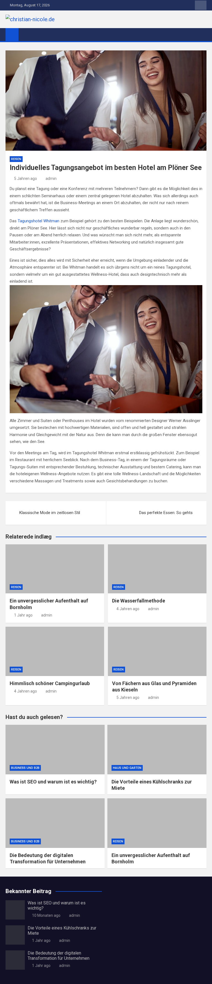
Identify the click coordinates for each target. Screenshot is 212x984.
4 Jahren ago (127, 609)
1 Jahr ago (23, 615)
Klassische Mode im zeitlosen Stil (49, 512)
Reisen (16, 159)
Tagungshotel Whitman (38, 220)
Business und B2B (25, 768)
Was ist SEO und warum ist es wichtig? (53, 782)
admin (51, 178)
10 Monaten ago (46, 915)
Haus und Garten (127, 768)
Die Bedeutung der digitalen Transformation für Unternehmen (58, 955)
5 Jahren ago (25, 178)
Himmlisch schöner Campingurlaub (50, 683)
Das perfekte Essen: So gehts (166, 512)
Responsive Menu (200, 5)
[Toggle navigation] (25, 34)
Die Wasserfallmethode (138, 601)
